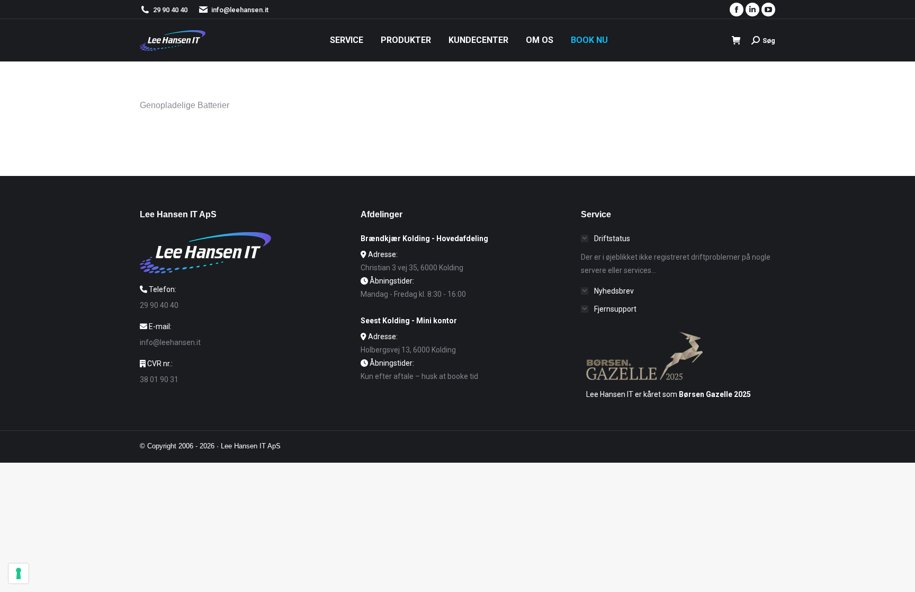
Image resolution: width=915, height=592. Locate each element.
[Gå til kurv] (736, 40)
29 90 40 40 (170, 10)
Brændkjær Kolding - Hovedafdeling (424, 238)
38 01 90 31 (159, 379)
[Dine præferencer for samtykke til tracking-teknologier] (18, 573)
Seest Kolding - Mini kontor (409, 320)
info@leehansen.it (239, 10)
